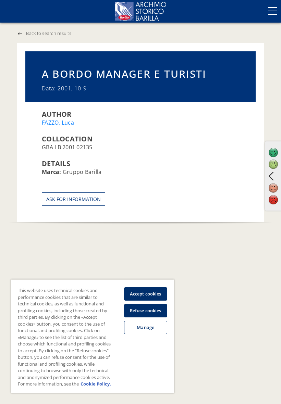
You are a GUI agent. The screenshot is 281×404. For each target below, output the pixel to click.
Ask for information (73, 199)
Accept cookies (145, 294)
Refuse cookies (145, 310)
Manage (145, 327)
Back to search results (48, 33)
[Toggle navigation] (272, 11)
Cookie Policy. (96, 384)
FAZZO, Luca (58, 122)
